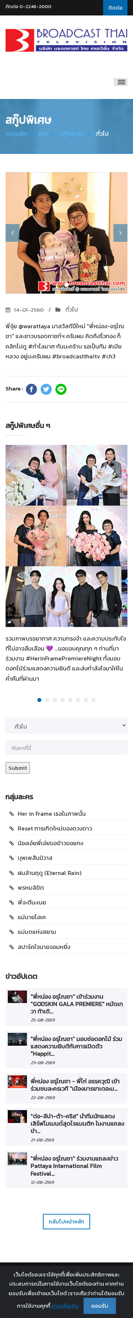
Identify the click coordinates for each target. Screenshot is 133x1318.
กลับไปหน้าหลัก (66, 1221)
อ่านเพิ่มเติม (65, 1305)
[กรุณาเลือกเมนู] (120, 82)
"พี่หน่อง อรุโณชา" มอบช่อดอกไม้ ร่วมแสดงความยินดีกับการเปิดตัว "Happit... (76, 1046)
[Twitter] (46, 389)
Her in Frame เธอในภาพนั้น (52, 813)
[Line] (60, 389)
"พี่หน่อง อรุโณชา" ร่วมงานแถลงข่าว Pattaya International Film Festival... (74, 1166)
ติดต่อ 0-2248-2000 (28, 6)
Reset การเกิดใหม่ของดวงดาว (55, 828)
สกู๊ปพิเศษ (71, 133)
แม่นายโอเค (32, 917)
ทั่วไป (71, 309)
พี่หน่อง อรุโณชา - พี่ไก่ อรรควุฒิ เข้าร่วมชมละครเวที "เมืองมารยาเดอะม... (75, 1085)
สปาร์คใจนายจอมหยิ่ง (44, 946)
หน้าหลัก (16, 133)
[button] (13, 233)
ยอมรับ (99, 1305)
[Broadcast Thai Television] (66, 40)
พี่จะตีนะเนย (32, 902)
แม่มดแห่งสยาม (37, 931)
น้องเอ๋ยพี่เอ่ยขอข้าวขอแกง (50, 843)
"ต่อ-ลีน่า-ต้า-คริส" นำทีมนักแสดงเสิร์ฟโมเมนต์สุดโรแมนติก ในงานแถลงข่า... (77, 1123)
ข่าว (43, 133)
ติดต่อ (115, 7)
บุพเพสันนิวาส (35, 857)
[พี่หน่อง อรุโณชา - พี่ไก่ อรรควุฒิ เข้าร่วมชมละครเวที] (17, 1081)
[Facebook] (31, 389)
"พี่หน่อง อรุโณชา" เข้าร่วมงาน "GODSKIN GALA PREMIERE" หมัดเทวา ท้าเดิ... (77, 1004)
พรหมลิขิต (31, 887)
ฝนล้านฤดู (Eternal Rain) (49, 872)
